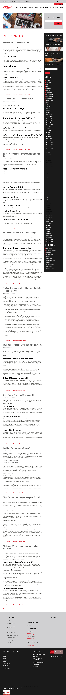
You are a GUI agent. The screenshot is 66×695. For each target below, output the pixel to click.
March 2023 (48, 160)
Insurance (48, 256)
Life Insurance (49, 258)
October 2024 (49, 122)
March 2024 (48, 136)
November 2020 (49, 217)
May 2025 (48, 108)
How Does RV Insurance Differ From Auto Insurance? (22, 344)
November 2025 (49, 96)
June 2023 (48, 154)
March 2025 (48, 112)
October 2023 (49, 146)
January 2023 (49, 164)
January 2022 (49, 189)
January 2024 (49, 140)
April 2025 (48, 110)
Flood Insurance (49, 252)
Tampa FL (28, 228)
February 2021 (49, 211)
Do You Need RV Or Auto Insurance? (16, 42)
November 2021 (49, 193)
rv (27, 94)
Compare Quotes (59, 4)
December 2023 (49, 142)
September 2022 (49, 172)
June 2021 (48, 203)
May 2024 (48, 132)
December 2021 (49, 191)
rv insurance (24, 228)
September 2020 (49, 221)
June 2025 (48, 106)
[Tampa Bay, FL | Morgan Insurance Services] (8, 7)
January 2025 (49, 116)
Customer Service (43, 7)
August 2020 (48, 223)
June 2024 (48, 130)
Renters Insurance (50, 264)
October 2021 (49, 195)
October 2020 (49, 219)
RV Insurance (8, 94)
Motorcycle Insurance (50, 260)
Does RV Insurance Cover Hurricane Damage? (20, 232)
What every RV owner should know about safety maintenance (20, 547)
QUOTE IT (58, 23)
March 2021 (48, 209)
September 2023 (49, 148)
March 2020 (48, 233)
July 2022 (48, 176)
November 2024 (49, 120)
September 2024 (49, 124)
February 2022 (49, 187)
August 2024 (48, 126)
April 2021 (48, 207)
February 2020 (49, 235)
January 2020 (49, 237)
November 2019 (49, 241)
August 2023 (48, 150)
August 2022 (48, 174)
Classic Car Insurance (12, 630)
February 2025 (49, 114)
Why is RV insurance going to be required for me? (21, 497)
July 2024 (48, 128)
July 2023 (48, 152)
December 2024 (49, 118)
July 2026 (48, 80)
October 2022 (49, 170)
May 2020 (48, 229)
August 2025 (48, 102)
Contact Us (51, 7)
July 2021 (48, 201)
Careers (25, 7)
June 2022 (48, 178)
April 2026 (48, 86)
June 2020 (48, 227)
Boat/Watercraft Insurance (11, 626)
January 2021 (49, 213)
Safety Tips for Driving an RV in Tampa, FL (18, 395)
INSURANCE (36, 7)
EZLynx (27, 686)
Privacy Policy (15, 688)
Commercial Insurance (51, 250)
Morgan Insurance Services (22, 94)
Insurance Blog (21, 1)
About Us (21, 7)
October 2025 (49, 98)
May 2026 (48, 84)
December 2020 (49, 215)
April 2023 (48, 158)
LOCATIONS (31, 7)
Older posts (5, 608)
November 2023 (49, 144)
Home (17, 7)
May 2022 (48, 180)
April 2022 (48, 183)
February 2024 (49, 138)
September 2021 (49, 197)
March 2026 (48, 88)
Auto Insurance (49, 248)
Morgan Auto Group (59, 7)
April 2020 (48, 231)
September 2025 (49, 100)
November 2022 (49, 168)
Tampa (29, 94)
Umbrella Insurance (50, 268)
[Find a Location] (56, 652)
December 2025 (49, 94)
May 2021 (48, 205)
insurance (15, 94)
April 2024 (48, 134)
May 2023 (48, 156)
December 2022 (49, 166)
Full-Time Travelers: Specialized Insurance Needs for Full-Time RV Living (22, 289)
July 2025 (48, 104)
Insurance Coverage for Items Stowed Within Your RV (21, 155)
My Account (60, 1)
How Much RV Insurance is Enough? (16, 448)
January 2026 (49, 92)
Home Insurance (49, 254)
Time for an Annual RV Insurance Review (18, 98)
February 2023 (49, 162)
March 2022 (48, 185)
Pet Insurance (49, 262)
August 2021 (48, 199)
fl (13, 94)
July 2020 (48, 225)
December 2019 (49, 239)
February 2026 (49, 90)
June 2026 (48, 82)
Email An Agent (13, 1)
